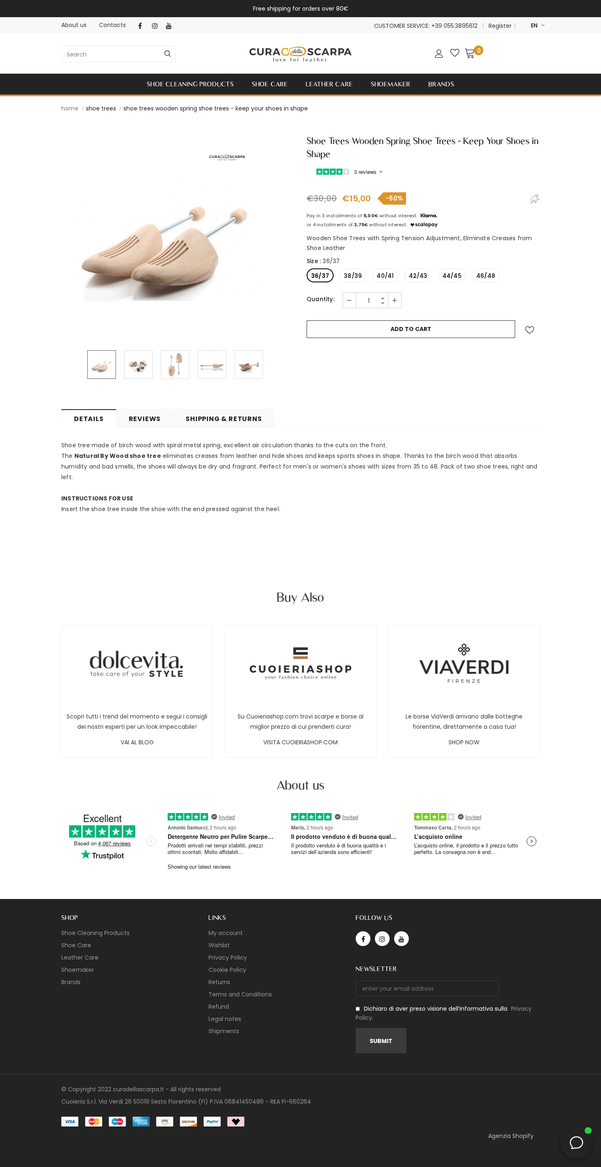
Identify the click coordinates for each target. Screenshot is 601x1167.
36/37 (320, 276)
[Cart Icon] (469, 52)
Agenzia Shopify (511, 1136)
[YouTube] (171, 26)
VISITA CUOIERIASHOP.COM (300, 742)
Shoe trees (101, 108)
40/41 (385, 276)
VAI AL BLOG (137, 742)
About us (74, 25)
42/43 (418, 276)
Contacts (112, 25)
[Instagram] (157, 26)
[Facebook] (143, 26)
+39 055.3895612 (454, 26)
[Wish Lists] (529, 330)
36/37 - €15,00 (278, 1155)
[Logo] (300, 54)
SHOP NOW (464, 742)
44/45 (452, 276)
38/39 (353, 276)
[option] (168, 235)
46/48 (485, 276)
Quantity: (320, 299)
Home (69, 108)
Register (500, 26)
